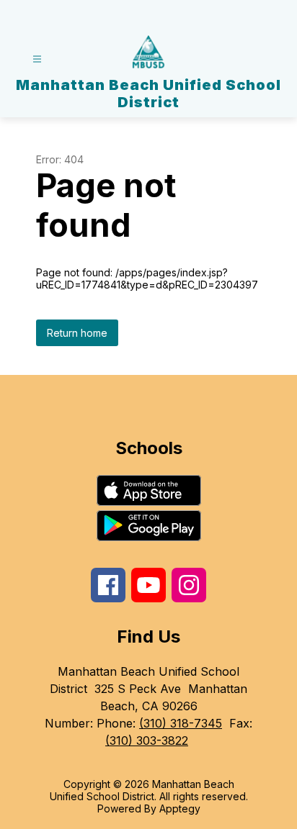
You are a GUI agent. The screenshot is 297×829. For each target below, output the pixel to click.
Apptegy (179, 808)
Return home (77, 333)
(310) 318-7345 (180, 723)
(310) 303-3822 (146, 740)
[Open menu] (37, 59)
